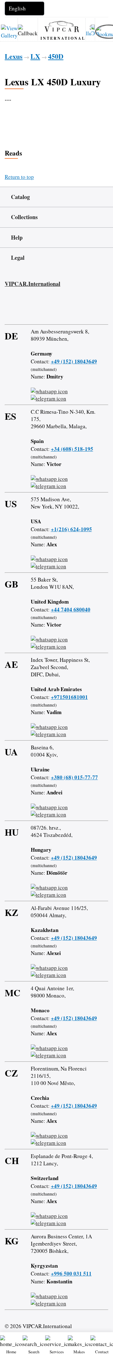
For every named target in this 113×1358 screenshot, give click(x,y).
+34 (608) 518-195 (72, 449)
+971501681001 (69, 697)
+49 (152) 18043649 (74, 361)
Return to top (19, 176)
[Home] (61, 26)
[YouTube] (43, 308)
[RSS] (61, 308)
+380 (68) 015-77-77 (74, 777)
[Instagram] (25, 308)
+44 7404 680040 (70, 609)
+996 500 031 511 (71, 1273)
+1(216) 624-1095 (71, 529)
